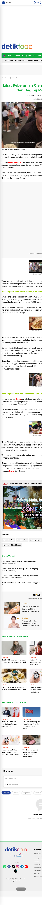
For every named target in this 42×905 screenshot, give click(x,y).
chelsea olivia (22, 540)
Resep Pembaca (28, 56)
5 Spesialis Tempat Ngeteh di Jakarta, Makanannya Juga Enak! (14, 689)
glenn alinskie (8, 540)
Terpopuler (8, 61)
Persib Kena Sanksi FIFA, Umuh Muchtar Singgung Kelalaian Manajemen (21, 584)
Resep (17, 56)
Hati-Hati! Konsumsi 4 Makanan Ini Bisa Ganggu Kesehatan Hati (14, 661)
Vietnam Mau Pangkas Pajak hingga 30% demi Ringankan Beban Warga (31, 725)
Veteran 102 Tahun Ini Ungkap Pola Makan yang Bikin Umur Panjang (20, 570)
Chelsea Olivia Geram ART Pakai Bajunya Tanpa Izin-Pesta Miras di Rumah (20, 577)
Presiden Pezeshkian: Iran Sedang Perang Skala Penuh (10, 724)
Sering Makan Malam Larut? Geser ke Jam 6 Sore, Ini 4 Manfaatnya (10, 752)
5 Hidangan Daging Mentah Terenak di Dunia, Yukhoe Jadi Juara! (19, 563)
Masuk (37, 2)
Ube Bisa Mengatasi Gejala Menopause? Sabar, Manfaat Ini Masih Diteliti (30, 753)
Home (10, 56)
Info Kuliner (16, 78)
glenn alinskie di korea (11, 545)
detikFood (5, 78)
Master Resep (32, 61)
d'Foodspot (19, 61)
